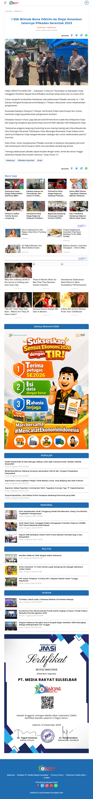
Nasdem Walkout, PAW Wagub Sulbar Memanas (40, 555)
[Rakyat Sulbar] (13, 3)
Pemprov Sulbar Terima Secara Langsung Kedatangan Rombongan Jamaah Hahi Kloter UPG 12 (14, 216)
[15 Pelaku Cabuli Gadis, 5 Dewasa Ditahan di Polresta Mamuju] (11, 602)
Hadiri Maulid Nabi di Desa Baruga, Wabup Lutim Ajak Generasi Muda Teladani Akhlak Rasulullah (43, 463)
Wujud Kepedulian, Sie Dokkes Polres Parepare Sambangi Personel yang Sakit (40, 495)
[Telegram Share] (81, 35)
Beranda (11, 775)
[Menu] (6, 3)
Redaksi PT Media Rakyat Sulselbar (32, 775)
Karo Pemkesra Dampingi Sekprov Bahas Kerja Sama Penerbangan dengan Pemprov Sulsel (78, 216)
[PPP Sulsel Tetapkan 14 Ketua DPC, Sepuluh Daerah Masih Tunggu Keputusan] (11, 582)
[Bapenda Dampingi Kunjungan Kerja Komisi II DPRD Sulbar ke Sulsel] (57, 206)
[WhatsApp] (56, 786)
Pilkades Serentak (26, 160)
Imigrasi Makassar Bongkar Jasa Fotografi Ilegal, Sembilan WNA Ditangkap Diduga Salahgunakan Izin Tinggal (52, 623)
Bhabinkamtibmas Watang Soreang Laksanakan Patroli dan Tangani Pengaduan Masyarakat (41, 472)
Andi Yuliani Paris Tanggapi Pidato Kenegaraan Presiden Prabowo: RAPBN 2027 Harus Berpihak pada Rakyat (52, 524)
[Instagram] (47, 786)
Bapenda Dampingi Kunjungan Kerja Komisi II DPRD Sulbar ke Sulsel (56, 216)
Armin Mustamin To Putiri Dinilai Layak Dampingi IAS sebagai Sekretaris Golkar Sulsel (51, 568)
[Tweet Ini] (76, 35)
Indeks (47, 778)
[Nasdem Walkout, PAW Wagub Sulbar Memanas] (11, 558)
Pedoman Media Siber (76, 775)
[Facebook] (38, 786)
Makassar (51, 27)
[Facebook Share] (72, 35)
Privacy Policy (57, 775)
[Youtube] (51, 786)
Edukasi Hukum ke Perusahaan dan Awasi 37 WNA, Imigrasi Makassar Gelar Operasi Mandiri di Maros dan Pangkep (35, 193)
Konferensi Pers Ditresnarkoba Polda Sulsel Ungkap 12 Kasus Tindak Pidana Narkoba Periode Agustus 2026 (53, 612)
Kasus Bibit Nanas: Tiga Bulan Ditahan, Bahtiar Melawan (78, 193)
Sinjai (39, 160)
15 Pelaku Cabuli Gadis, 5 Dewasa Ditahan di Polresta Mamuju (46, 599)
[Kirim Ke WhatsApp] (86, 35)
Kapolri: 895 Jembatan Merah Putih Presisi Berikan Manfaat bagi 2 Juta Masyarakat (50, 536)
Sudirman (41, 27)
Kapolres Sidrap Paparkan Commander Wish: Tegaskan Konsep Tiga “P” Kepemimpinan (44, 488)
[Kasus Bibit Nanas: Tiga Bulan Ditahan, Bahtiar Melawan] (79, 184)
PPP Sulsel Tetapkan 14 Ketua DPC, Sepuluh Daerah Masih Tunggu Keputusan (48, 580)
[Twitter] (42, 786)
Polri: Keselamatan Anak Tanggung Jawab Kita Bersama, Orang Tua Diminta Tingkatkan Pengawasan (53, 512)
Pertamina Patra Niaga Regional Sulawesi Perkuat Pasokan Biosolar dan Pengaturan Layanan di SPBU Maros (56, 193)
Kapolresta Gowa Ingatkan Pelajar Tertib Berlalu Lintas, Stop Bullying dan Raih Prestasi (44, 481)
